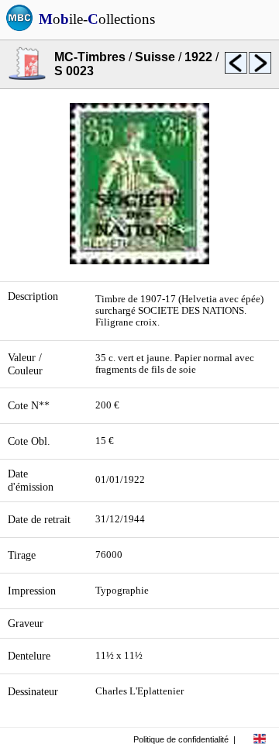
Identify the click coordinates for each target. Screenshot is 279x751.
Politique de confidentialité (181, 739)
